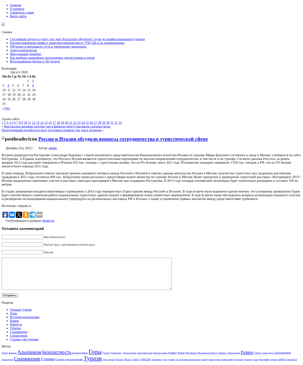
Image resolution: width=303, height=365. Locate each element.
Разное (247, 352)
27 (95, 122)
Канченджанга (160, 353)
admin (53, 148)
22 (74, 122)
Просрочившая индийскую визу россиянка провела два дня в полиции (52, 130)
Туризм (93, 358)
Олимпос (222, 353)
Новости (48, 220)
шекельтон (292, 359)
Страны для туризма (24, 339)
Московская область (207, 353)
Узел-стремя (109, 359)
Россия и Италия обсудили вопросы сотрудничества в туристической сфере (123, 139)
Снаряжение (18, 332)
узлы (255, 359)
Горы (13, 313)
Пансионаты (234, 353)
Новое (14, 320)
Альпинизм (29, 352)
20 (66, 122)
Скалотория (7, 359)
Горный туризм (21, 309)
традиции (238, 359)
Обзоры (15, 328)
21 (70, 122)
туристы (248, 359)
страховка (227, 359)
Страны (48, 359)
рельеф (204, 359)
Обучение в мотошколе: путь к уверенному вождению (48, 46)
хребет (282, 359)
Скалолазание (282, 352)
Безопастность (56, 352)
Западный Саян (144, 353)
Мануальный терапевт (25, 54)
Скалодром (267, 353)
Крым (181, 352)
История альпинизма (24, 317)
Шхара (127, 359)
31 (112, 122)
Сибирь (257, 353)
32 (116, 122)
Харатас (119, 359)
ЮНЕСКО (146, 359)
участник (263, 359)
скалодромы (214, 359)
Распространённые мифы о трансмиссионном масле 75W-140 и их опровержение (67, 43)
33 (120, 122)
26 (91, 122)
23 (79, 122)
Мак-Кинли (191, 353)
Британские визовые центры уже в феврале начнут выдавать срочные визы (57, 126)
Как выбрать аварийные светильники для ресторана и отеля (52, 57)
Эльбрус (136, 359)
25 (87, 122)
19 (62, 122)
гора (165, 359)
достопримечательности (188, 359)
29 (103, 122)
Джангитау (115, 353)
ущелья (273, 359)
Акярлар (12, 353)
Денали (106, 353)
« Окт (6, 108)
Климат (172, 352)
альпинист (157, 359)
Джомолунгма (129, 353)
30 (107, 122)
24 (83, 122)
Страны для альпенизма (69, 359)
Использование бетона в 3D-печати (35, 61)
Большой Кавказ (80, 353)
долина (171, 359)
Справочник (18, 335)
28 (99, 122)
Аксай (5, 353)
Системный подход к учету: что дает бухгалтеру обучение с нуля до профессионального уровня (77, 39)
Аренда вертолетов (23, 50)
